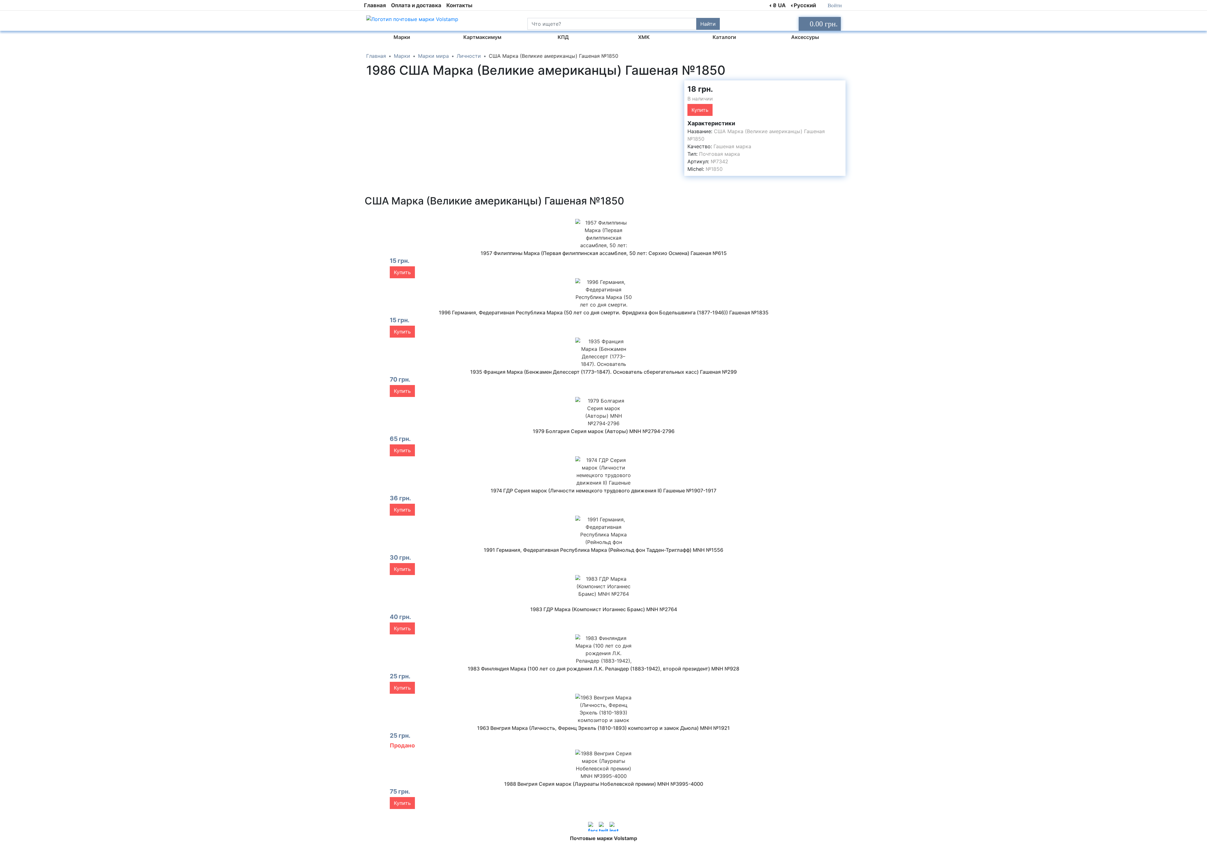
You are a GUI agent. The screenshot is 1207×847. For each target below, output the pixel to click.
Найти (708, 24)
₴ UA (779, 5)
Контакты (459, 5)
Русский (805, 5)
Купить (700, 110)
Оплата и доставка (416, 5)
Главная (375, 5)
